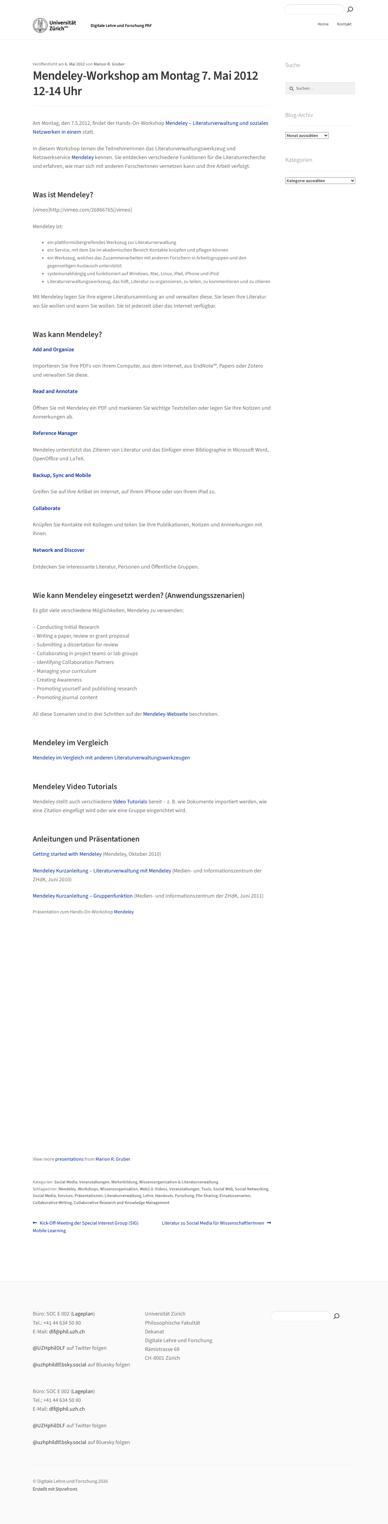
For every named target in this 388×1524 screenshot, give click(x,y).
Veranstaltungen (94, 1182)
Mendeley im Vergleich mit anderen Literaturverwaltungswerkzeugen (111, 758)
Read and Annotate (55, 391)
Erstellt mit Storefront (55, 1489)
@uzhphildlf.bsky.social (59, 1365)
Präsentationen (89, 1196)
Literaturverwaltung (123, 1196)
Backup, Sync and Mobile (62, 475)
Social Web (223, 1189)
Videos (161, 1189)
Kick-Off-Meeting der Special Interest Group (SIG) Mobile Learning (86, 1226)
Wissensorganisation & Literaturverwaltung (178, 1182)
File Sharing (207, 1196)
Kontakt (344, 24)
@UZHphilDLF (49, 1348)
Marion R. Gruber (109, 64)
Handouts (164, 1196)
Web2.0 (146, 1189)
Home (323, 24)
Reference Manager (55, 433)
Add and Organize (53, 349)
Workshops (88, 1189)
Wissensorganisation (119, 1189)
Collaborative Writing (52, 1203)
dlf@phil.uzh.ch (67, 1332)
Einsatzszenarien (234, 1196)
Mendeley (83, 157)
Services (65, 1196)
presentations (69, 1159)
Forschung (184, 1196)
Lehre (148, 1196)
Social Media (65, 1182)
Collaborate (46, 508)
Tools (206, 1189)
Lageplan (82, 1314)
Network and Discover (59, 550)
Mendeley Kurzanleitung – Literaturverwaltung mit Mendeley (102, 871)
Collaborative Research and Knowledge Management (121, 1203)
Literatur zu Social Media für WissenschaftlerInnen (213, 1223)
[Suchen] (350, 9)
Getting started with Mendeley (67, 854)
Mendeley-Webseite (165, 714)
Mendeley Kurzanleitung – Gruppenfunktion (83, 896)
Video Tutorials (130, 801)
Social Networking (251, 1189)
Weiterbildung (124, 1182)
